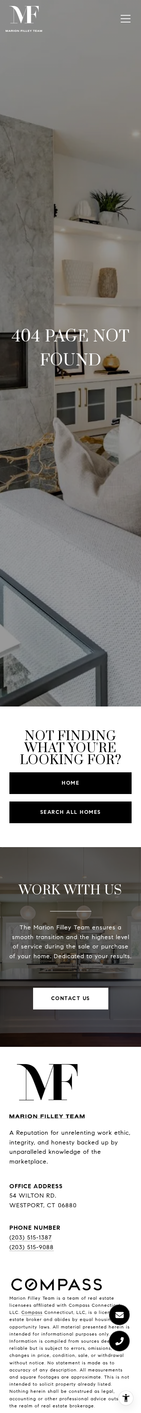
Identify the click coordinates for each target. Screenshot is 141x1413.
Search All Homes (70, 812)
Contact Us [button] (70, 998)
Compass (31, 1312)
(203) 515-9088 (31, 1247)
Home (70, 783)
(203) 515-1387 (30, 1237)
